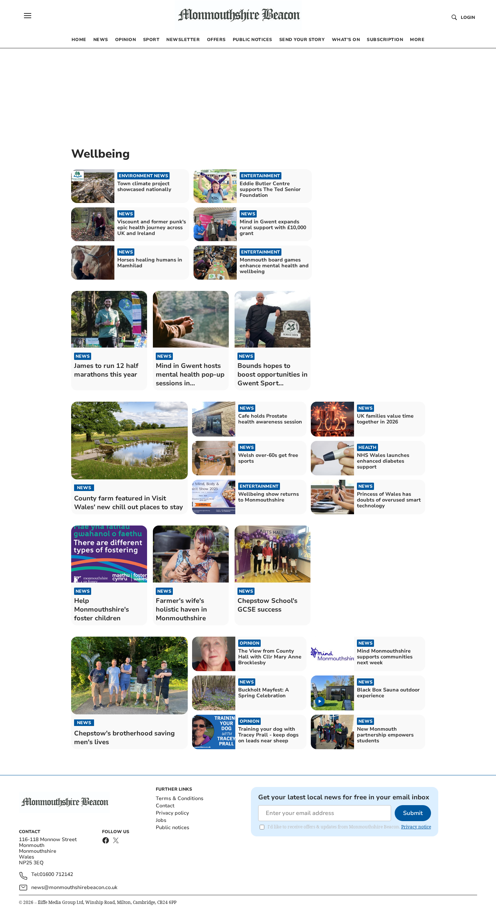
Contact (165, 805)
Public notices (172, 827)
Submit (413, 813)
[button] (27, 15)
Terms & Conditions (179, 798)
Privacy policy (172, 813)
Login (468, 17)
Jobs (161, 820)
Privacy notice (416, 826)
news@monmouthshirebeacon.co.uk (74, 887)
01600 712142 (56, 875)
